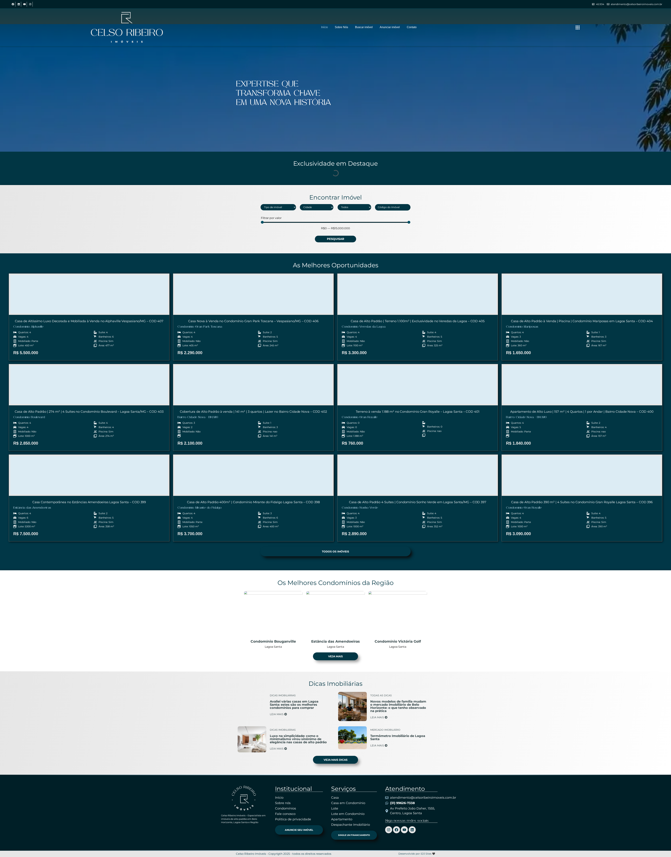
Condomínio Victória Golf (398, 641)
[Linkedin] (18, 4)
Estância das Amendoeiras (335, 641)
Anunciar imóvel (390, 27)
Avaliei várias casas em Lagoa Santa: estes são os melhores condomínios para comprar (294, 705)
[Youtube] (24, 4)
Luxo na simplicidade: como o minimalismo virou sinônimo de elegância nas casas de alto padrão (298, 739)
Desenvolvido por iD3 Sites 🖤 (416, 853)
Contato (412, 27)
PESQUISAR (335, 239)
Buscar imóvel (364, 27)
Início (324, 27)
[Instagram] (30, 4)
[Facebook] (12, 4)
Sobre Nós (341, 27)
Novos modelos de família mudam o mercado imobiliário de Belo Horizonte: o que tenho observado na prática (398, 706)
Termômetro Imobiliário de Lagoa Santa (397, 737)
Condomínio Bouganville (273, 641)
